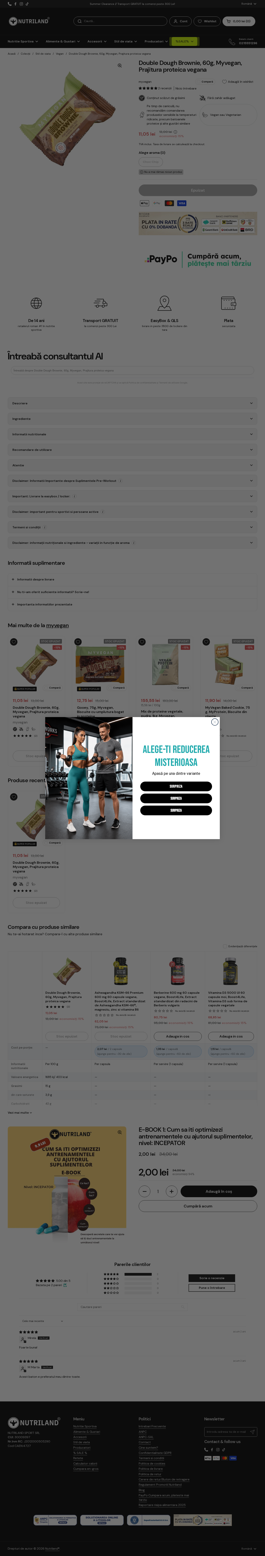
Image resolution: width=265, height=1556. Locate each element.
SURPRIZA (176, 786)
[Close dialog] (214, 722)
